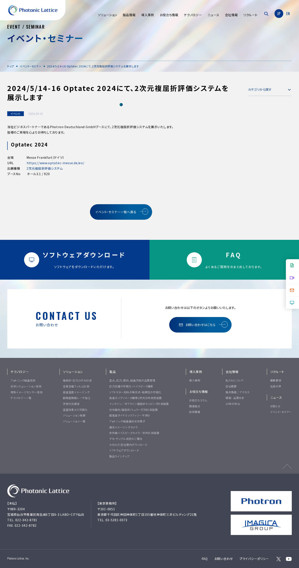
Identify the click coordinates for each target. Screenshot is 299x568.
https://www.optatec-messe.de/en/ (55, 163)
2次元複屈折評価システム (44, 168)
